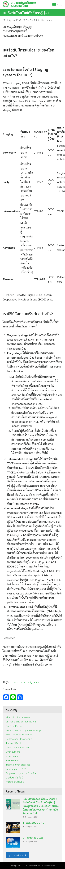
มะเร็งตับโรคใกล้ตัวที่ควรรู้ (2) (26, 13)
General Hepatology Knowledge (23, 730)
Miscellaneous (13, 756)
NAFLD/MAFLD (13, 760)
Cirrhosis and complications (21, 721)
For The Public (33, 20)
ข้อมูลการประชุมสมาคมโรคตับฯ (21, 773)
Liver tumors (47, 20)
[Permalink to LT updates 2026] (13, 842)
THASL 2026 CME (33, 822)
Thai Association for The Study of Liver (40, 865)
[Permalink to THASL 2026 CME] (13, 827)
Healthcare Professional (19, 734)
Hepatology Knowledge (19, 739)
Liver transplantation (17, 747)
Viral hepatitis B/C (16, 769)
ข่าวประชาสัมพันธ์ (14, 777)
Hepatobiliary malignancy (24, 682)
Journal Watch (13, 743)
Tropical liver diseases (18, 764)
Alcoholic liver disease (18, 717)
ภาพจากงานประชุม (15, 782)
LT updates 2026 (33, 837)
